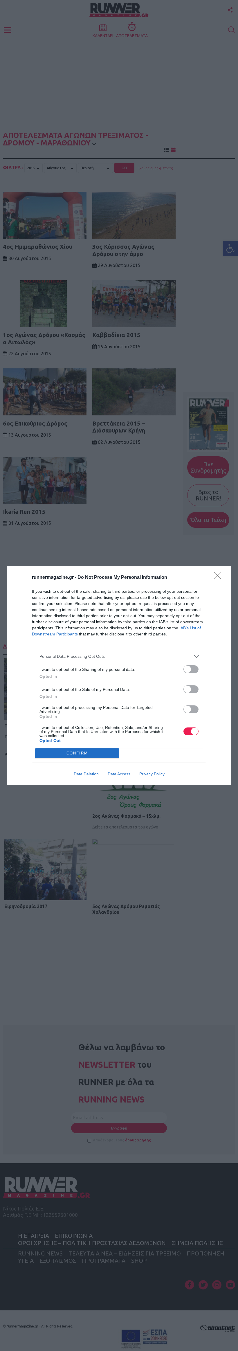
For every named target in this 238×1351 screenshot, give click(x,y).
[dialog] (119, 675)
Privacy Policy (152, 774)
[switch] (191, 669)
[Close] (219, 577)
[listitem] (119, 656)
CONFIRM (77, 753)
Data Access (119, 774)
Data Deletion (86, 774)
